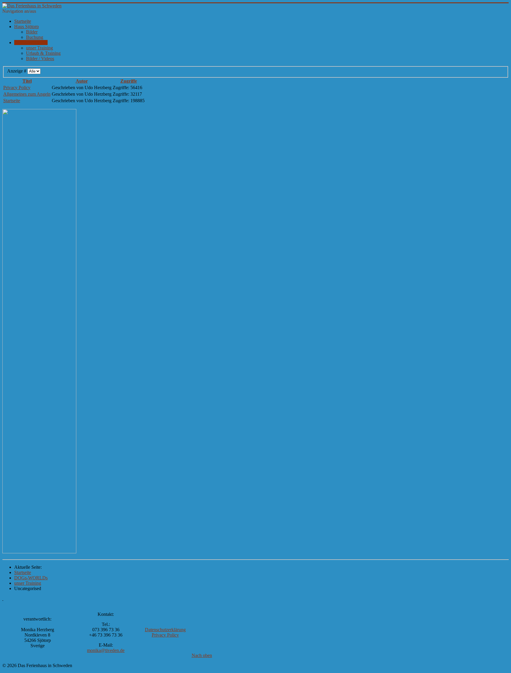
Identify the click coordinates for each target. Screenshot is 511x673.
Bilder (32, 31)
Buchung (34, 37)
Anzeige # (17, 70)
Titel (27, 81)
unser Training (39, 47)
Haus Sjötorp (26, 26)
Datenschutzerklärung (165, 629)
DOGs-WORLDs (31, 42)
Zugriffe (128, 81)
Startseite (22, 21)
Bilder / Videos (40, 58)
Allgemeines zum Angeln (27, 94)
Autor (82, 81)
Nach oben (202, 655)
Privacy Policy (16, 87)
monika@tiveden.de (105, 650)
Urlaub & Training (43, 53)
